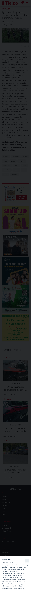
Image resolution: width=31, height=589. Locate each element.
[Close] (27, 560)
